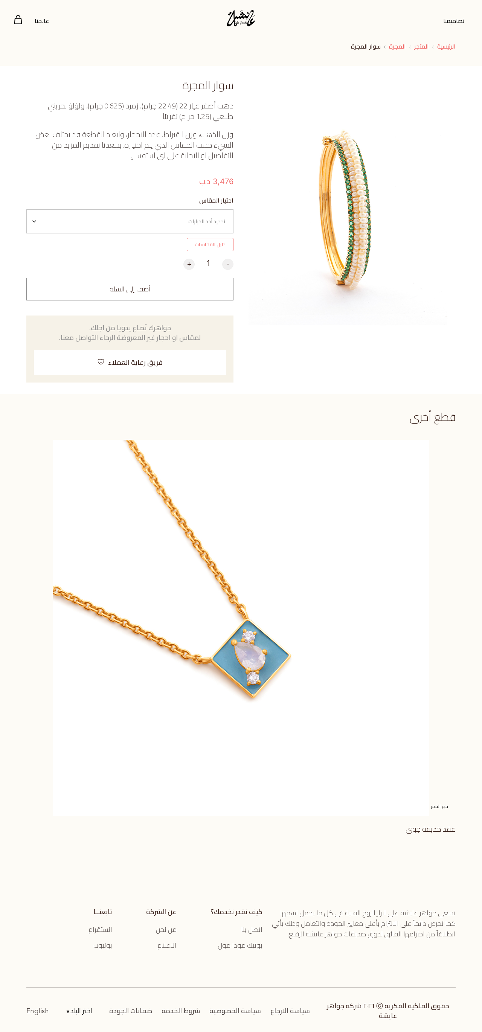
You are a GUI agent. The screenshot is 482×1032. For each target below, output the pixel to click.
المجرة (397, 46)
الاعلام (167, 945)
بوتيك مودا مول (240, 945)
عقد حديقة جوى (431, 829)
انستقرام (100, 929)
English (37, 1011)
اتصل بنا (251, 929)
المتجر (421, 46)
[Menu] (18, 20)
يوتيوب (102, 945)
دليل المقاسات (210, 244)
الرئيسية (446, 46)
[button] (130, 362)
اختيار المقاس (216, 200)
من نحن (166, 929)
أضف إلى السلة (130, 289)
